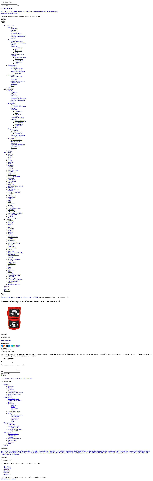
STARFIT (11, 206)
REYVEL (11, 154)
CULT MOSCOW (13, 170)
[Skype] (12, 346)
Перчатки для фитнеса (18, 81)
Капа (16, 63)
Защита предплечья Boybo (10, 378)
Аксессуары (11, 75)
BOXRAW (11, 165)
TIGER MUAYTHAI (14, 208)
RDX (9, 202)
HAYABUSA (12, 187)
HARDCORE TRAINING (15, 186)
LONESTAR (11, 195)
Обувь (10, 87)
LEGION (10, 194)
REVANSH (11, 203)
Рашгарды (14, 32)
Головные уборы (16, 33)
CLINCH (10, 168)
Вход (10, 8)
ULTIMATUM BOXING (15, 213)
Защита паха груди (20, 57)
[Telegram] (19, 346)
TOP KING (11, 210)
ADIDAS (10, 157)
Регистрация (4, 8)
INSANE (10, 191)
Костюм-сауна (15, 82)
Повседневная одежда (18, 36)
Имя (2, 371)
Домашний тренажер (14, 218)
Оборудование (12, 65)
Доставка (7, 287)
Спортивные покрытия (18, 71)
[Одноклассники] (4, 346)
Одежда (10, 27)
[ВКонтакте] (2, 346)
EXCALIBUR (12, 175)
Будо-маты (18, 73)
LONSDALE (11, 197)
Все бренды (7, 152)
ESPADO (10, 171)
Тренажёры (14, 67)
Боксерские (18, 51)
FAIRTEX (11, 178)
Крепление (18, 70)
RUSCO (10, 156)
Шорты (13, 30)
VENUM (10, 216)
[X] (7, 346)
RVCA (10, 205)
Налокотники (19, 60)
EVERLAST (11, 173)
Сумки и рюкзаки (16, 76)
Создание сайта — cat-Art (8, 478)
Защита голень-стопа (17, 54)
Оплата (6, 289)
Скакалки (14, 84)
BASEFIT (11, 162)
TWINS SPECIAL (13, 211)
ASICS (10, 160)
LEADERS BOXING (14, 192)
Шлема (13, 44)
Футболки (14, 28)
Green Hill (11, 184)
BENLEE (10, 164)
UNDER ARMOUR (13, 214)
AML (9, 159)
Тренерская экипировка (18, 43)
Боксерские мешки (17, 68)
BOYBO (10, 167)
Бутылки (14, 79)
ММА (16, 49)
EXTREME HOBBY (14, 176)
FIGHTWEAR (12, 181)
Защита (13, 55)
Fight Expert (11, 179)
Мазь (12, 86)
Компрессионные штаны (18, 35)
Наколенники (19, 59)
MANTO (10, 198)
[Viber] (17, 346)
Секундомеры (15, 78)
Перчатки (14, 46)
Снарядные (18, 47)
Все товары (7, 466)
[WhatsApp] (14, 346)
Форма (13, 38)
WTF (16, 52)
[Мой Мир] (9, 346)
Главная (6, 286)
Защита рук (18, 62)
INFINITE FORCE (13, 189)
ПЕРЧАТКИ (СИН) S (25, 378)
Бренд (6, 359)
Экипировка (11, 40)
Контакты (7, 291)
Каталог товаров (9, 25)
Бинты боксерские (16, 41)
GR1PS (10, 183)
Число (10, 373)
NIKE (9, 200)
